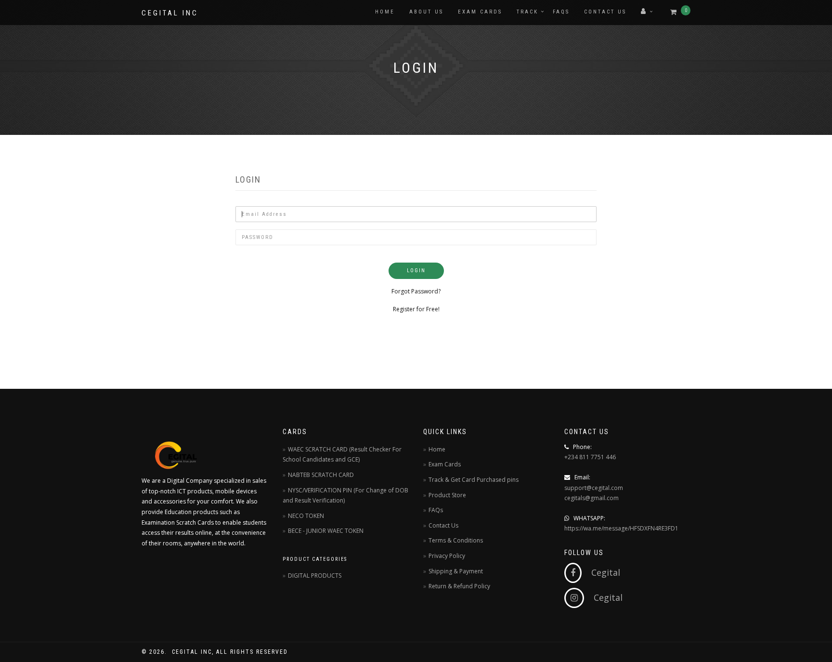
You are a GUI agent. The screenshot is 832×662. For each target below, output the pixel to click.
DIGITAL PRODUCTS (314, 575)
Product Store (447, 495)
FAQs (561, 12)
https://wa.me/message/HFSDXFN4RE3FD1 (621, 528)
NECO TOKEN (306, 516)
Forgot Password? (416, 291)
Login (416, 270)
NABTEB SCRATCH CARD (321, 475)
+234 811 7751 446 (590, 457)
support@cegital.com (593, 488)
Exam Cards (480, 12)
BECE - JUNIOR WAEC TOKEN (326, 531)
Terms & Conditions (456, 540)
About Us (426, 12)
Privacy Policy (447, 556)
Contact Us (605, 12)
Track (527, 12)
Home (385, 12)
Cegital (601, 572)
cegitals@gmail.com (591, 498)
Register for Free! (416, 309)
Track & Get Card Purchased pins (474, 480)
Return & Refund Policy (459, 586)
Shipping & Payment (456, 571)
